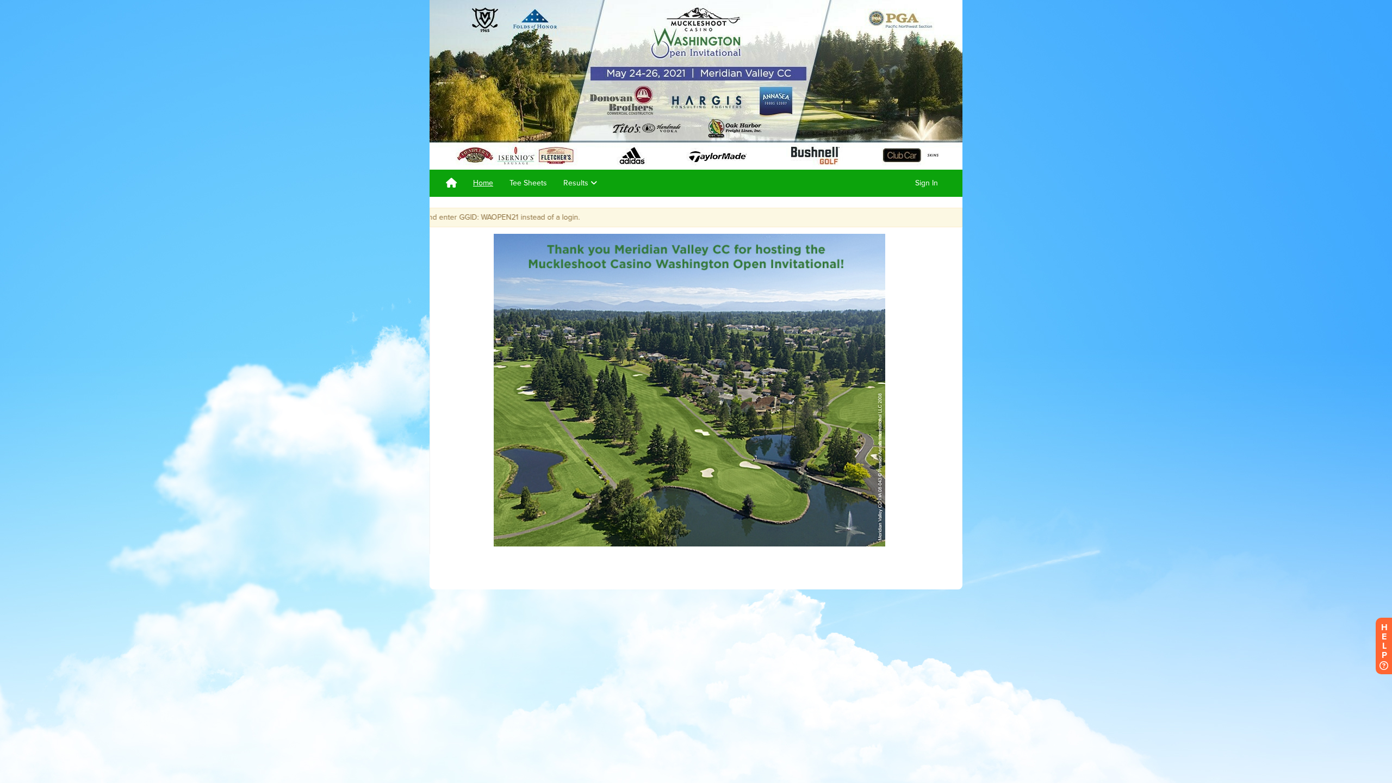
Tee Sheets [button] (528, 183)
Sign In (926, 183)
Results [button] (577, 183)
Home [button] (483, 183)
